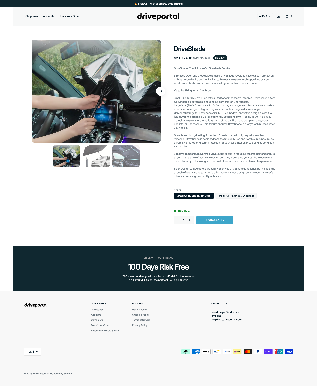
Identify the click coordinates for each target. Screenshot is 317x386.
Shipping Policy (140, 314)
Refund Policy (139, 309)
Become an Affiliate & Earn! (105, 330)
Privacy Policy (139, 325)
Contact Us (97, 319)
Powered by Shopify (61, 373)
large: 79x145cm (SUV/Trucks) (236, 196)
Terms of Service (141, 319)
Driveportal (97, 309)
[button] (278, 16)
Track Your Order (100, 325)
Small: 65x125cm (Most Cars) (193, 196)
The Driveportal (41, 373)
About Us (96, 314)
